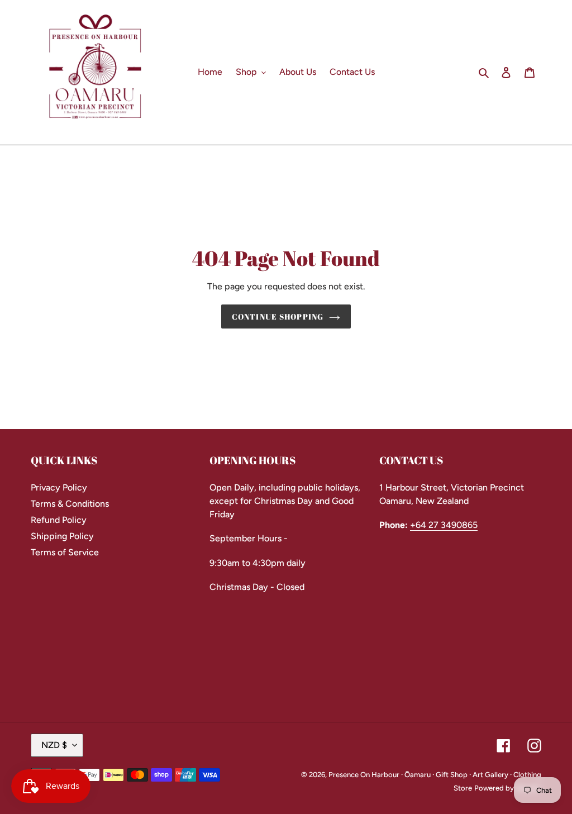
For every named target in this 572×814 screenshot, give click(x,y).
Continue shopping (277, 316)
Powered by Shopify (507, 788)
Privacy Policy (59, 487)
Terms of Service (65, 552)
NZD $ (54, 745)
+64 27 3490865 (444, 525)
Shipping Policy (62, 536)
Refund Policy (59, 520)
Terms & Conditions (70, 503)
